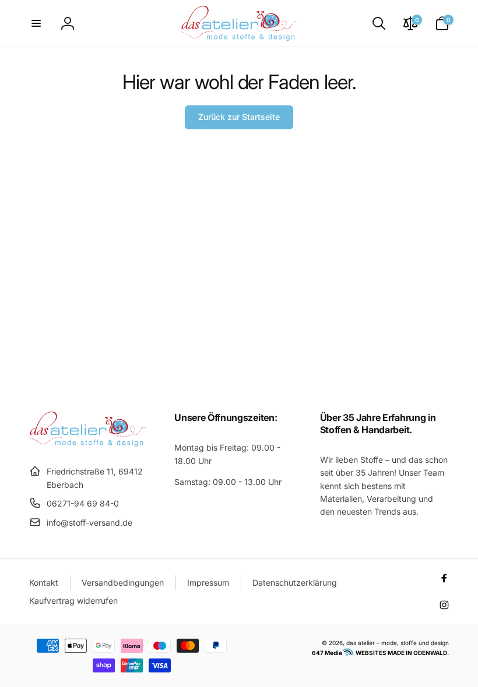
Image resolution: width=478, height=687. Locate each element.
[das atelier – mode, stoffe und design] (87, 443)
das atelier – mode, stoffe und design (397, 642)
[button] (36, 23)
